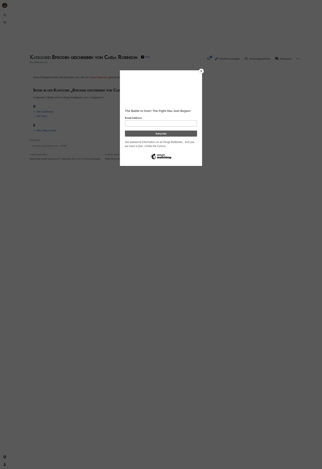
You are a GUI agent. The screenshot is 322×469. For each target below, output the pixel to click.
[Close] (201, 71)
